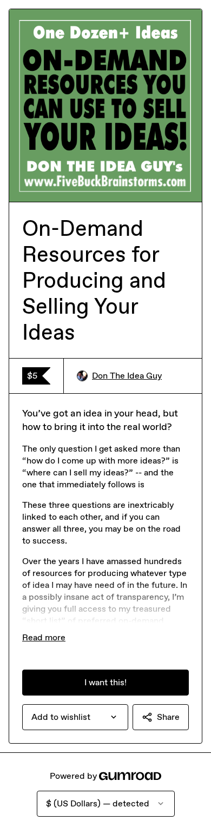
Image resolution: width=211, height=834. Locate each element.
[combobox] (75, 717)
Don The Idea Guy (127, 375)
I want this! (105, 682)
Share (168, 717)
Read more (43, 637)
